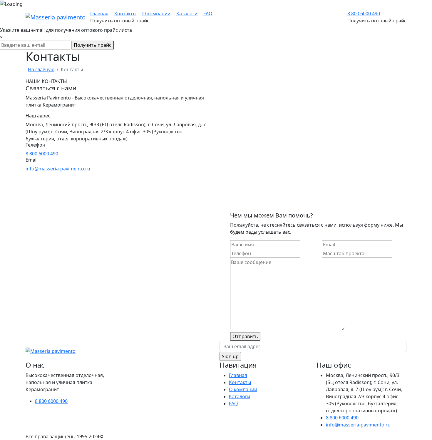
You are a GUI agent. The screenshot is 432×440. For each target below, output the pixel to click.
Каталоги (186, 13)
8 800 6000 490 (363, 13)
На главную (41, 69)
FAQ (207, 13)
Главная (99, 13)
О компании (156, 13)
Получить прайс (92, 45)
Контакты (125, 13)
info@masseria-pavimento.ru (58, 168)
